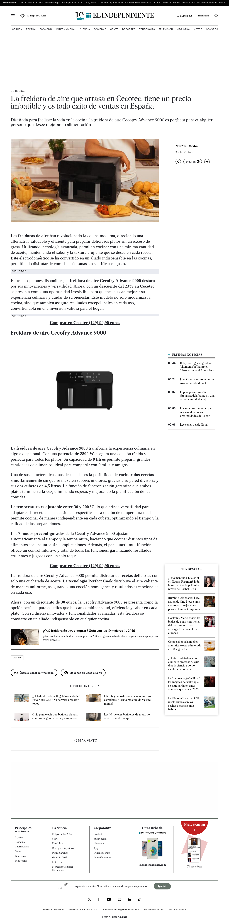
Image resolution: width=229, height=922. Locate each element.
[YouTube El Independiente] (109, 899)
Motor (198, 29)
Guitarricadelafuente (207, 2)
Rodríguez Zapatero (63, 848)
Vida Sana (183, 29)
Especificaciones (102, 857)
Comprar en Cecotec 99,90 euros (85, 322)
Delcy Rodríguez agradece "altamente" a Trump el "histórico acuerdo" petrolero (196, 366)
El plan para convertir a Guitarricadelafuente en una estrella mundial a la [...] (197, 395)
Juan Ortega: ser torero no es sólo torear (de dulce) (197, 381)
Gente (114, 29)
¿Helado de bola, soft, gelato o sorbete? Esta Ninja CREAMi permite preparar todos (56, 699)
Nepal (222, 2)
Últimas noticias (26, 2)
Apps (96, 848)
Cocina (17, 657)
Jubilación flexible (171, 2)
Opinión (17, 29)
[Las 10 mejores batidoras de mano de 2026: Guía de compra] (93, 717)
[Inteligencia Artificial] (152, 858)
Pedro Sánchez (60, 852)
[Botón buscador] (216, 16)
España (31, 29)
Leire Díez (58, 862)
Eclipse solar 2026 (62, 834)
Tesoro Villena (188, 2)
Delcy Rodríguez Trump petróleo (61, 2)
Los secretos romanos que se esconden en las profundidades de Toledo (196, 412)
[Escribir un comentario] (207, 161)
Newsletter (100, 843)
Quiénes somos (102, 852)
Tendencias (147, 29)
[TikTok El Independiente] (139, 900)
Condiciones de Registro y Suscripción (120, 909)
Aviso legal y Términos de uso (82, 909)
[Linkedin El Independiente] (129, 899)
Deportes (128, 29)
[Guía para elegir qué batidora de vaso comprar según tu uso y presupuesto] (21, 717)
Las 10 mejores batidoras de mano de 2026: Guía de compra (127, 716)
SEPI (55, 838)
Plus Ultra (57, 843)
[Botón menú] (13, 16)
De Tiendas (18, 90)
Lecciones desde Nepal (194, 424)
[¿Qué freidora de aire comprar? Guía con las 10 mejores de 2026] (25, 637)
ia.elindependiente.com (152, 864)
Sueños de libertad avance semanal (142, 2)
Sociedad (100, 29)
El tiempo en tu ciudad (36, 15)
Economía (46, 29)
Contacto (98, 834)
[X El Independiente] (89, 899)
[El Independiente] (114, 16)
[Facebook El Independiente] (99, 899)
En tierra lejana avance (112, 2)
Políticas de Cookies (154, 909)
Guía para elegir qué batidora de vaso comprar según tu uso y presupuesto (55, 716)
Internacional (66, 29)
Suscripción (100, 838)
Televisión (166, 29)
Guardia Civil (59, 857)
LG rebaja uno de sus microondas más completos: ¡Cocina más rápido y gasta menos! (127, 699)
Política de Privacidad (53, 909)
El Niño (39, 2)
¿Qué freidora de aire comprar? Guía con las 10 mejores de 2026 (89, 630)
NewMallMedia (187, 146)
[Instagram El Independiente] (119, 899)
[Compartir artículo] (178, 161)
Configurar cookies (177, 909)
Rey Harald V (92, 2)
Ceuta (81, 2)
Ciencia (85, 29)
